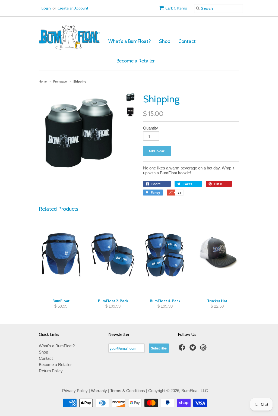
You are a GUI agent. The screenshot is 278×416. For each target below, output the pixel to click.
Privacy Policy (75, 390)
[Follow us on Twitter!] (193, 349)
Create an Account (73, 8)
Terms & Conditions (127, 390)
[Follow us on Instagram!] (204, 349)
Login (46, 8)
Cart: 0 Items (176, 8)
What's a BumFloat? (129, 41)
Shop (164, 41)
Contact (187, 41)
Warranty (99, 390)
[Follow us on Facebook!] (183, 349)
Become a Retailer (135, 61)
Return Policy (51, 370)
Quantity (150, 128)
